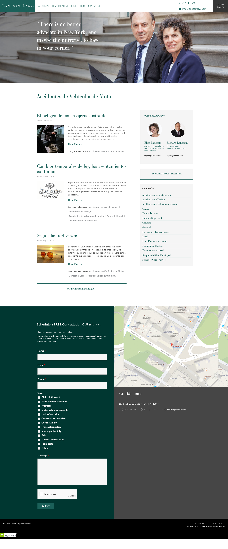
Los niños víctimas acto (154, 241)
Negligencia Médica (152, 246)
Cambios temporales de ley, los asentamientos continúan (81, 169)
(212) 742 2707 (150, 410)
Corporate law (49, 422)
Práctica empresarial (153, 250)
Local (120, 216)
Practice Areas (60, 6)
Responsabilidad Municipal (83, 220)
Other (44, 448)
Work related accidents (54, 401)
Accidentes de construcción (103, 207)
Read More (74, 144)
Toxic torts (47, 444)
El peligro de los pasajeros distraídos (72, 115)
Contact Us (94, 6)
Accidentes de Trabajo (80, 211)
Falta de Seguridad (152, 218)
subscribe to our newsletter (167, 174)
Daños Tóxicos (150, 213)
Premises (46, 405)
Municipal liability (51, 431)
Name (41, 351)
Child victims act (50, 397)
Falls (43, 435)
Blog (82, 6)
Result (73, 6)
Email (41, 365)
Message (43, 455)
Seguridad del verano (58, 235)
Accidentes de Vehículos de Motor (107, 151)
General (111, 216)
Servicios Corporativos (154, 259)
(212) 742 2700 (129, 410)
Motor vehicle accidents (54, 410)
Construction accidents (54, 418)
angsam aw (18, 5)
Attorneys (43, 6)
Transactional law (51, 427)
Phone (41, 379)
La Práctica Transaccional (155, 232)
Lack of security (50, 414)
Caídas (145, 209)
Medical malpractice (52, 439)
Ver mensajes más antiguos (81, 288)
